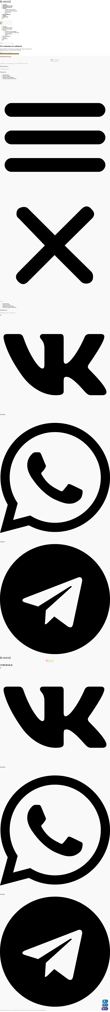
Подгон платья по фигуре (12, 32)
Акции (4, 37)
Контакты (5, 38)
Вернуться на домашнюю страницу (9, 53)
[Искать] (12, 43)
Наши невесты (6, 36)
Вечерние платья (7, 28)
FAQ (6, 35)
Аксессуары (8, 33)
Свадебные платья (7, 27)
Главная (5, 26)
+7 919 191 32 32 (6, 665)
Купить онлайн (7, 76)
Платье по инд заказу (11, 31)
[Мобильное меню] (1, 23)
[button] (55, 191)
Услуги (4, 30)
